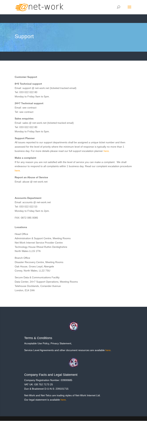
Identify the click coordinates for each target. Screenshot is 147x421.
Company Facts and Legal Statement (50, 375)
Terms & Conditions (38, 338)
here (106, 151)
